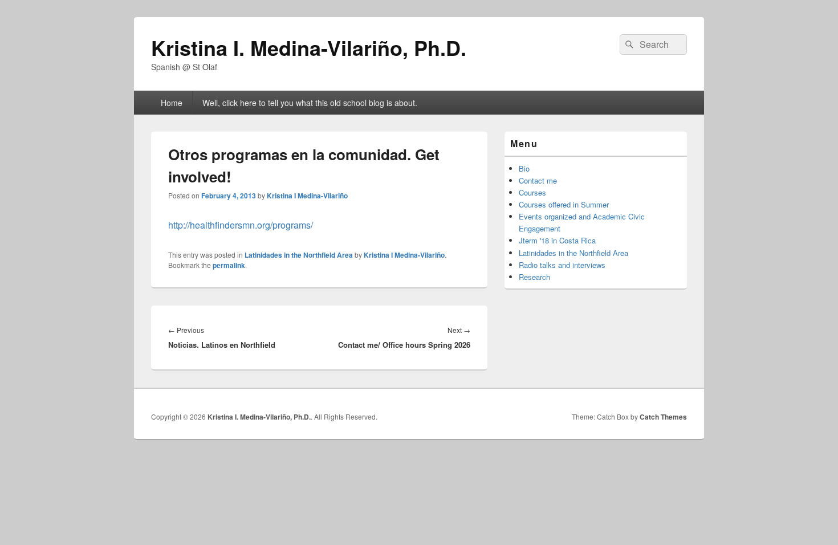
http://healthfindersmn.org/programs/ (240, 224)
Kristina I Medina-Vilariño (307, 195)
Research (534, 276)
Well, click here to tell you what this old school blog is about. (309, 102)
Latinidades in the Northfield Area (299, 255)
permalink (229, 265)
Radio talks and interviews (562, 264)
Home (171, 102)
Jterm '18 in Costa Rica (557, 240)
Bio (524, 168)
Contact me (538, 180)
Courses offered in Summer (564, 204)
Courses (532, 192)
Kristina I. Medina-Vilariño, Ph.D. (308, 47)
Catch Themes (663, 417)
